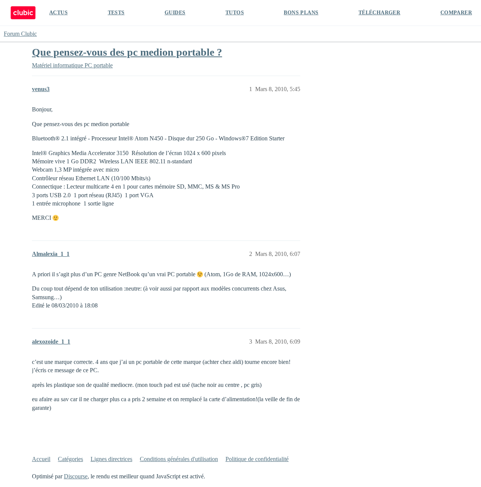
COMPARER (456, 12)
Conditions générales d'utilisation (179, 459)
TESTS (116, 12)
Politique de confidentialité (257, 459)
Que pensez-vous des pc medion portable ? (127, 52)
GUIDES (175, 12)
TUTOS (234, 12)
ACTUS (58, 12)
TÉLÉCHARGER (379, 12)
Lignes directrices (111, 459)
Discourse (76, 476)
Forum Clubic (20, 33)
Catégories (70, 459)
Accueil (41, 459)
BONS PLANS (301, 12)
